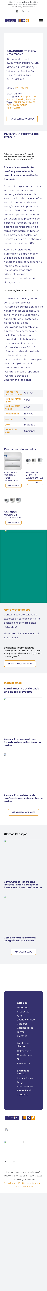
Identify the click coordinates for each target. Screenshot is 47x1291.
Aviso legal (9, 1183)
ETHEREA (19, 102)
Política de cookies (23, 1186)
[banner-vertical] (24, 531)
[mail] (14, 1162)
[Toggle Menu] (41, 20)
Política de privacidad (29, 1183)
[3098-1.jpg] (23, 39)
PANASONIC (22, 88)
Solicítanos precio (20, 663)
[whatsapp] (9, 1162)
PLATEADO (13, 108)
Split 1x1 (30, 99)
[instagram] (5, 1162)
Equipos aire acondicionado (21, 98)
